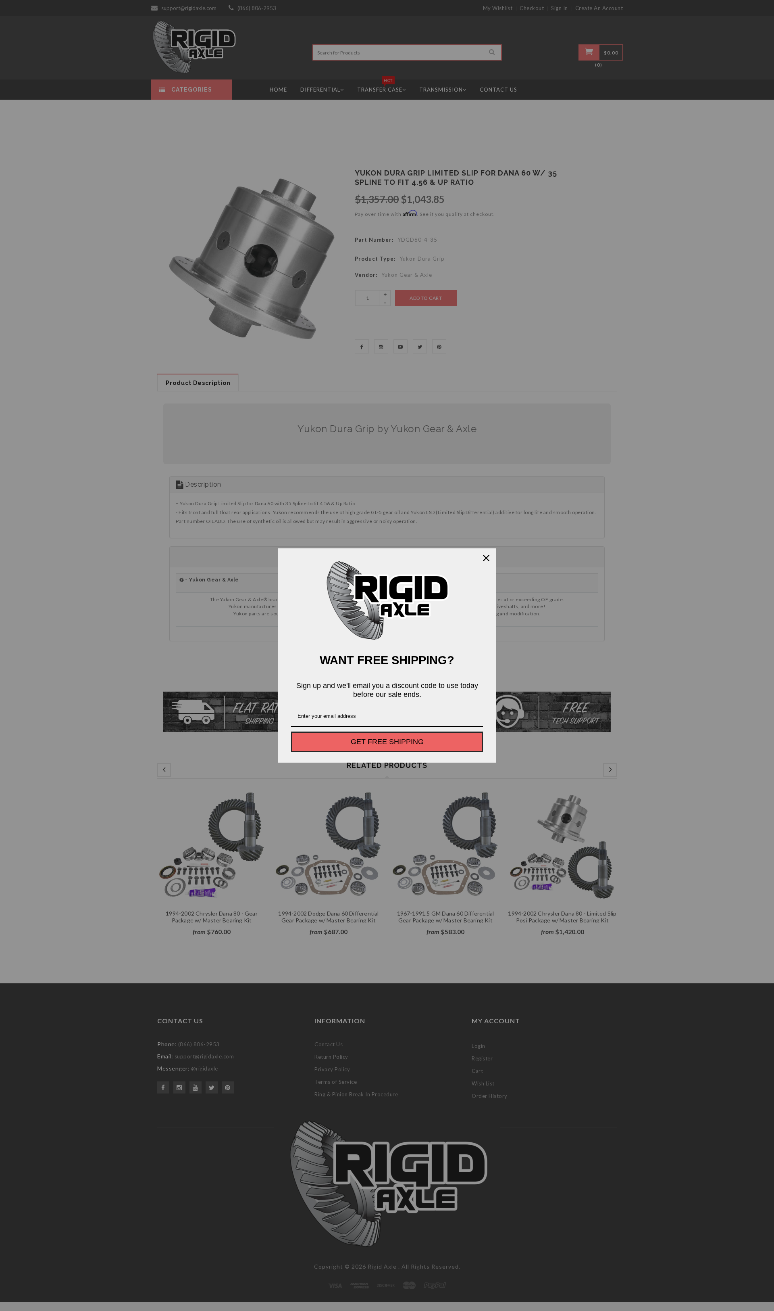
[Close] (486, 558)
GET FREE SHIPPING (387, 742)
